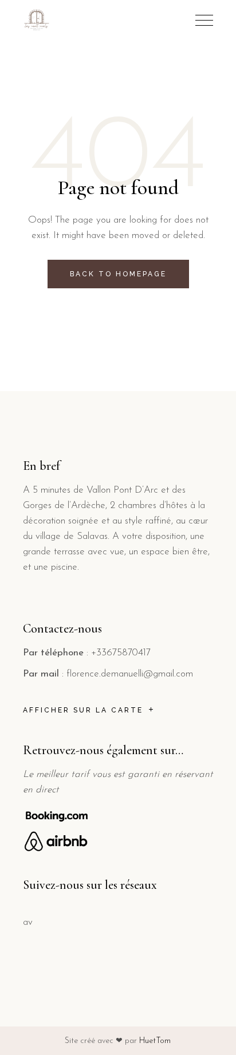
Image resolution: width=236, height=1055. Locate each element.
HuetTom (155, 1041)
